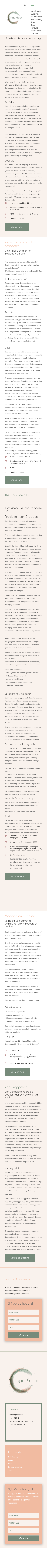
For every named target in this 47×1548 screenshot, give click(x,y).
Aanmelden (17, 227)
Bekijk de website (20, 1258)
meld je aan (17, 876)
